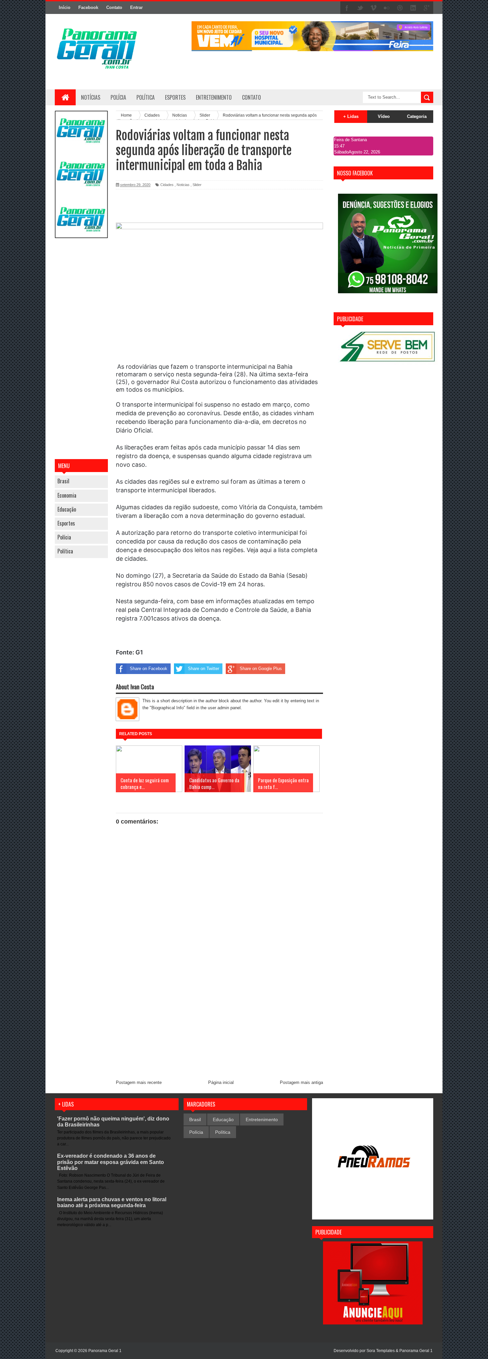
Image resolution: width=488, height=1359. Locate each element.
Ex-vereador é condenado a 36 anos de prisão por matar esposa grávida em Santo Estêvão (110, 1162)
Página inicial (221, 1082)
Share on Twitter (203, 668)
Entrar (136, 7)
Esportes (66, 523)
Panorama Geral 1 (416, 1350)
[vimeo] (373, 8)
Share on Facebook (148, 668)
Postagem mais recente (139, 1082)
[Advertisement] (81, 349)
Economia (66, 495)
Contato (114, 7)
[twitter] (360, 8)
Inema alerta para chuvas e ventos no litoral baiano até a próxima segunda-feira (111, 1202)
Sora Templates (380, 1350)
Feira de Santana (350, 139)
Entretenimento (262, 1119)
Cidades (167, 185)
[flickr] (386, 8)
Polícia (118, 97)
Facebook (88, 7)
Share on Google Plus (261, 668)
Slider (197, 185)
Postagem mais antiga (301, 1082)
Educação (66, 509)
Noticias (183, 185)
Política (65, 551)
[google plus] (426, 8)
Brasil (63, 481)
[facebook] (347, 8)
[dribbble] (400, 8)
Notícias (90, 97)
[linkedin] (413, 8)
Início (64, 7)
